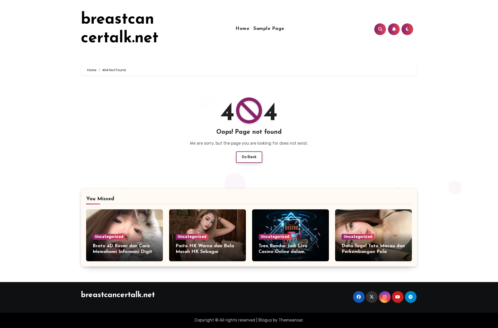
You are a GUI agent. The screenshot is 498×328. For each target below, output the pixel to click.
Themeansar (291, 320)
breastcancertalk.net (118, 295)
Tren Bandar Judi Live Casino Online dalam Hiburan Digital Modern (285, 252)
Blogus (265, 320)
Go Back (249, 157)
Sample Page (268, 28)
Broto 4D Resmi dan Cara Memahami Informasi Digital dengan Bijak (124, 252)
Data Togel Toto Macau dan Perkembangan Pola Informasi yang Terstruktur (373, 252)
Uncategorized (109, 237)
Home (242, 28)
